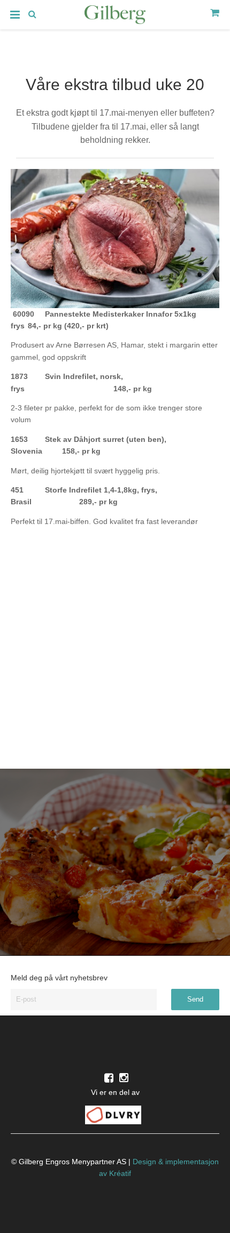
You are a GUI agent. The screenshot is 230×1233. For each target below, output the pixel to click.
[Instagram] (123, 1078)
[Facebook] (108, 1078)
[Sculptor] (115, 16)
